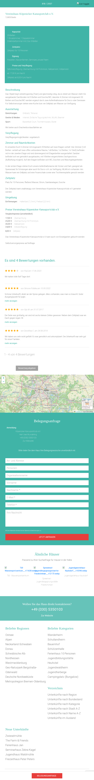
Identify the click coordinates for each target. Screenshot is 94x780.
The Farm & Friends (16, 740)
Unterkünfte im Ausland (62, 717)
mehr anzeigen (11, 301)
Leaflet (77, 411)
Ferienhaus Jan (14, 745)
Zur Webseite (28, 441)
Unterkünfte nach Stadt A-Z (64, 708)
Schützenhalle (56, 648)
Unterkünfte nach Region (62, 694)
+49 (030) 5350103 (28, 438)
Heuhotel (53, 662)
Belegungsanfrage (46, 776)
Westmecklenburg (16, 662)
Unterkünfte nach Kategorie (64, 704)
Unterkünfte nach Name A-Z (64, 713)
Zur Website (47, 615)
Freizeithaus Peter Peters (20, 759)
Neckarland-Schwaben (18, 644)
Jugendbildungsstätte (60, 658)
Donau (9, 648)
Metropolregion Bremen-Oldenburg (25, 681)
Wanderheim (55, 634)
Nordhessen (12, 658)
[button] (47, 390)
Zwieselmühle (13, 735)
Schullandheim (56, 639)
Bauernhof (54, 644)
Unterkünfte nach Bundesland (65, 699)
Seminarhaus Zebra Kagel (20, 749)
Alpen (8, 639)
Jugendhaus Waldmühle (19, 754)
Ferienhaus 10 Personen (62, 653)
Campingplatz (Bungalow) (63, 676)
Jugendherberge (57, 672)
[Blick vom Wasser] (47, 22)
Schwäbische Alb (15, 653)
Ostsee (9, 634)
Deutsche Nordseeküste (19, 676)
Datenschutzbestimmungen (32, 530)
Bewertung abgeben (27, 368)
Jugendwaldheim (58, 667)
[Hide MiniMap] (91, 408)
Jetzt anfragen (47, 537)
